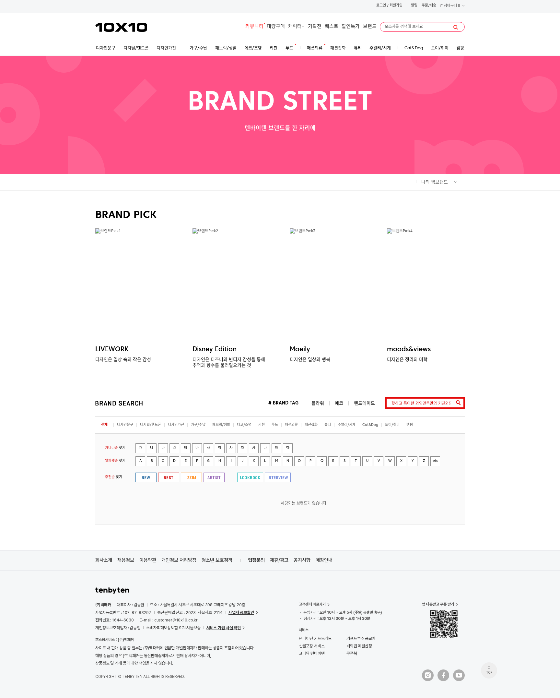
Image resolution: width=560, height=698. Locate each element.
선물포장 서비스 (311, 646)
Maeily (300, 349)
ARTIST (214, 477)
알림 (414, 5)
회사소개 (103, 560)
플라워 (317, 403)
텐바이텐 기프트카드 (315, 638)
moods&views (409, 349)
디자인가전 (176, 425)
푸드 (275, 425)
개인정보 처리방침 (178, 560)
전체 (104, 425)
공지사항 (302, 560)
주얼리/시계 (347, 425)
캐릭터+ (296, 26)
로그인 (381, 5)
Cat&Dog (370, 425)
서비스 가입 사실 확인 (223, 627)
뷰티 (327, 425)
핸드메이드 (364, 403)
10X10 (121, 27)
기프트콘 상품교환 (361, 638)
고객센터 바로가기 (312, 604)
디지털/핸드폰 (150, 425)
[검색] (456, 27)
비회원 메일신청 (359, 646)
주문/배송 (429, 5)
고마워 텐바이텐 (311, 653)
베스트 (331, 26)
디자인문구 (125, 425)
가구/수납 (198, 425)
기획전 (314, 26)
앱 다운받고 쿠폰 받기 (438, 604)
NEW (146, 477)
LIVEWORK (111, 349)
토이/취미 (392, 425)
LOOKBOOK (250, 477)
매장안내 (324, 560)
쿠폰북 (351, 653)
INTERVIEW (278, 477)
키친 (261, 425)
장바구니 (451, 6)
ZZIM (191, 477)
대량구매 (276, 26)
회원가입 (396, 5)
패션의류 (291, 425)
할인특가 (351, 26)
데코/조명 (244, 425)
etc (435, 461)
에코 (339, 403)
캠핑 (409, 425)
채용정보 (125, 560)
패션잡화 (311, 425)
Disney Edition (214, 349)
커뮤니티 (254, 26)
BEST (168, 477)
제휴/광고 (279, 560)
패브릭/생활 (221, 425)
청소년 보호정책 (217, 560)
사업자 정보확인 (241, 612)
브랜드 (370, 26)
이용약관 (147, 560)
